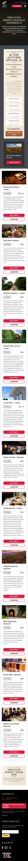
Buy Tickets (14, 215)
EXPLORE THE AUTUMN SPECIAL (14, 133)
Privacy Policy (4, 815)
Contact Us (6, 807)
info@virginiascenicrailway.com (20, 2)
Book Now (17, 6)
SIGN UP (6, 835)
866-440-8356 (24, 3)
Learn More (14, 219)
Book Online (14, 162)
